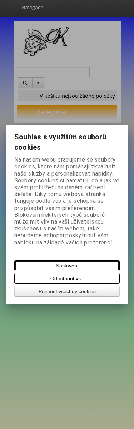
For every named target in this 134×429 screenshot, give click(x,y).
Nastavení (67, 265)
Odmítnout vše (67, 278)
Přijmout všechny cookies (67, 291)
